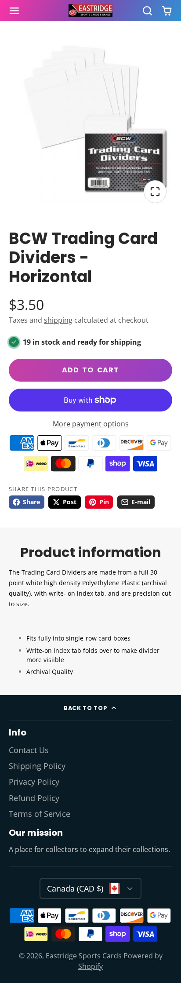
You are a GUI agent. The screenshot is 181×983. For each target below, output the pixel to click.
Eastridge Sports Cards (84, 956)
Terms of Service (39, 813)
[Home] (90, 10)
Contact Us (29, 750)
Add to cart (90, 370)
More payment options (91, 424)
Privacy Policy (34, 781)
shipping (58, 320)
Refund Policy (34, 798)
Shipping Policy (37, 766)
